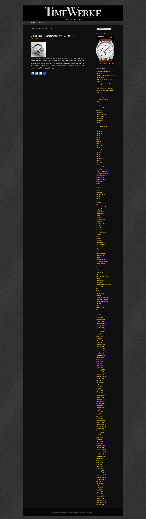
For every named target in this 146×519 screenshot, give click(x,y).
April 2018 (99, 365)
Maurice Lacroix (101, 224)
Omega (98, 234)
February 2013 (100, 496)
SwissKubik (100, 280)
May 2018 (99, 363)
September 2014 (101, 456)
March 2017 (99, 393)
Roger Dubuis (100, 263)
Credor (98, 154)
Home (33, 22)
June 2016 (99, 412)
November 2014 (101, 452)
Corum (98, 152)
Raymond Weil (100, 255)
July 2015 (99, 435)
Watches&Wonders (102, 308)
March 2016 (99, 418)
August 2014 (100, 458)
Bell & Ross (100, 116)
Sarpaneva (99, 268)
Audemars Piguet (101, 108)
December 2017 (101, 374)
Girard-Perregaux (101, 171)
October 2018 (100, 353)
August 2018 (100, 357)
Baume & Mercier (101, 114)
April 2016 (99, 416)
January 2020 (100, 321)
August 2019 (100, 332)
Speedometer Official (102, 276)
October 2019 (100, 328)
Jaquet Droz (100, 209)
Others (98, 238)
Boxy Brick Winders (102, 127)
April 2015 (99, 441)
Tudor (98, 291)
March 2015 (99, 443)
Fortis (98, 165)
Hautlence (99, 192)
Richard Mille (100, 259)
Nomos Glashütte (101, 232)
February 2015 (100, 445)
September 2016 (101, 405)
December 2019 (101, 323)
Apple (98, 102)
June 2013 (99, 488)
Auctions (99, 106)
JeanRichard (100, 211)
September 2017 (101, 380)
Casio (98, 139)
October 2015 (100, 429)
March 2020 (99, 317)
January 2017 (100, 397)
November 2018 (101, 351)
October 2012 (100, 504)
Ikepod (98, 203)
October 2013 (100, 479)
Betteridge (99, 118)
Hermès (98, 196)
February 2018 (100, 370)
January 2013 (100, 498)
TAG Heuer (99, 282)
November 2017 (101, 376)
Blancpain (99, 120)
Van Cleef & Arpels (102, 299)
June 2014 (99, 462)
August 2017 (100, 382)
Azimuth (99, 110)
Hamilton (99, 190)
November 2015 (101, 426)
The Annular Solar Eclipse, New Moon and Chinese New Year (105, 90)
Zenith (98, 310)
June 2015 (99, 437)
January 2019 (100, 347)
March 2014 (99, 469)
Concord (99, 150)
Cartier (98, 137)
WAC (97, 306)
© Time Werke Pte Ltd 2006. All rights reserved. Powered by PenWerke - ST (73, 512)
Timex (98, 289)
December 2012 (101, 500)
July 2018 (99, 359)
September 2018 (101, 355)
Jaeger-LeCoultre (101, 207)
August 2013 (100, 483)
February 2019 (100, 344)
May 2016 (99, 414)
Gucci (98, 184)
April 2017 (99, 391)
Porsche (99, 251)
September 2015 (101, 431)
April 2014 (99, 466)
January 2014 (100, 473)
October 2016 (100, 403)
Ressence (99, 257)
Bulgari (98, 135)
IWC (97, 205)
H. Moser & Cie (101, 188)
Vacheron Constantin (102, 297)
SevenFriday (100, 272)
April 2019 (99, 340)
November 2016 (101, 401)
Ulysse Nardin (100, 293)
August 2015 (100, 433)
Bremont (99, 133)
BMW (98, 123)
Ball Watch (99, 112)
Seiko (98, 270)
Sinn (97, 274)
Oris (97, 236)
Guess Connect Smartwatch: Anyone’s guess (52, 35)
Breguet (98, 129)
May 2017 (99, 389)
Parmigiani (99, 242)
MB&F (98, 226)
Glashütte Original (102, 173)
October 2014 (100, 454)
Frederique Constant (102, 169)
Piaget (98, 249)
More (54, 68)
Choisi (98, 144)
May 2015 (99, 439)
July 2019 (99, 334)
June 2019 (99, 336)
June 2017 (99, 387)
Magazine (41, 22)
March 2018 (99, 368)
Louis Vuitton (100, 219)
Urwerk (98, 295)
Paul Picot (99, 247)
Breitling (99, 131)
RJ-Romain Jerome (102, 261)
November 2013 (101, 477)
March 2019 (99, 342)
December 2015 (101, 424)
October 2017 (100, 378)
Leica (98, 215)
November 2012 (101, 502)
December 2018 (101, 349)
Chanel (98, 141)
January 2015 (100, 447)
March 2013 (99, 494)
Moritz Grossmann (102, 230)
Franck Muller (100, 167)
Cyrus (98, 156)
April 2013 (99, 492)
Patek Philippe (100, 245)
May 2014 (99, 464)
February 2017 (100, 395)
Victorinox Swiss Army (103, 301)
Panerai (98, 240)
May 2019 (99, 338)
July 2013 (99, 485)
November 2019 (101, 326)
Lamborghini (100, 213)
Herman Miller (100, 194)
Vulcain (98, 304)
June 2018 (99, 361)
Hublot (98, 198)
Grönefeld (99, 181)
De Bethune (99, 158)
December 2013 (101, 475)
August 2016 (100, 408)
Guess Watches (101, 186)
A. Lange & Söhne (102, 99)
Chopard (99, 146)
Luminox (99, 221)
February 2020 (100, 319)
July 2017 (99, 384)
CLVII (98, 148)
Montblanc (99, 228)
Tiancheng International (103, 284)
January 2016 (100, 422)
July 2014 (99, 460)
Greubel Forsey (101, 179)
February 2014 (100, 471)
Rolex (98, 266)
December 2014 (101, 450)
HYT (97, 200)
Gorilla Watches (101, 175)
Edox (98, 160)
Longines (99, 217)
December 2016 (101, 399)
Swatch (98, 278)
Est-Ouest (99, 163)
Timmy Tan (43, 39)
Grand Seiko (100, 177)
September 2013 (101, 481)
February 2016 (100, 420)
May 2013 (99, 490)
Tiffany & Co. (100, 287)
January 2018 (100, 372)
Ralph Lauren (100, 253)
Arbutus (98, 104)
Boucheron (99, 125)
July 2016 (99, 410)
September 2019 (101, 330)
